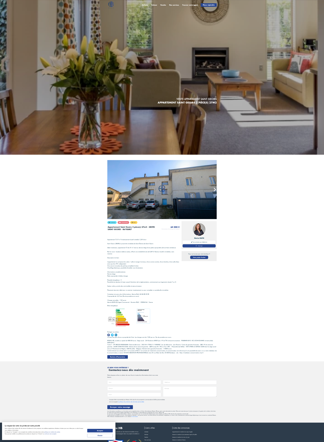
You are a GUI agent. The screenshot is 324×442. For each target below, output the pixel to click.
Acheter (145, 5)
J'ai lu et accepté (126, 402)
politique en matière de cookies (52, 432)
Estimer (154, 5)
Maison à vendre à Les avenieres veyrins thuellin (184, 434)
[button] (215, 189)
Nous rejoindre (209, 5)
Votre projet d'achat (199, 257)
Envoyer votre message (120, 407)
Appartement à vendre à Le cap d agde (182, 432)
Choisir (100, 435)
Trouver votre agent (190, 5)
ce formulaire (134, 416)
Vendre (163, 5)
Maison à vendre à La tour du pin (181, 437)
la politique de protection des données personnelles (131, 402)
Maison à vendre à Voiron (179, 440)
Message (200, 246)
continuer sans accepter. (50, 434)
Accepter (100, 431)
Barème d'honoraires (117, 357)
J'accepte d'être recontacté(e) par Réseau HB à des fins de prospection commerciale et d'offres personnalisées (137, 399)
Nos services (174, 5)
